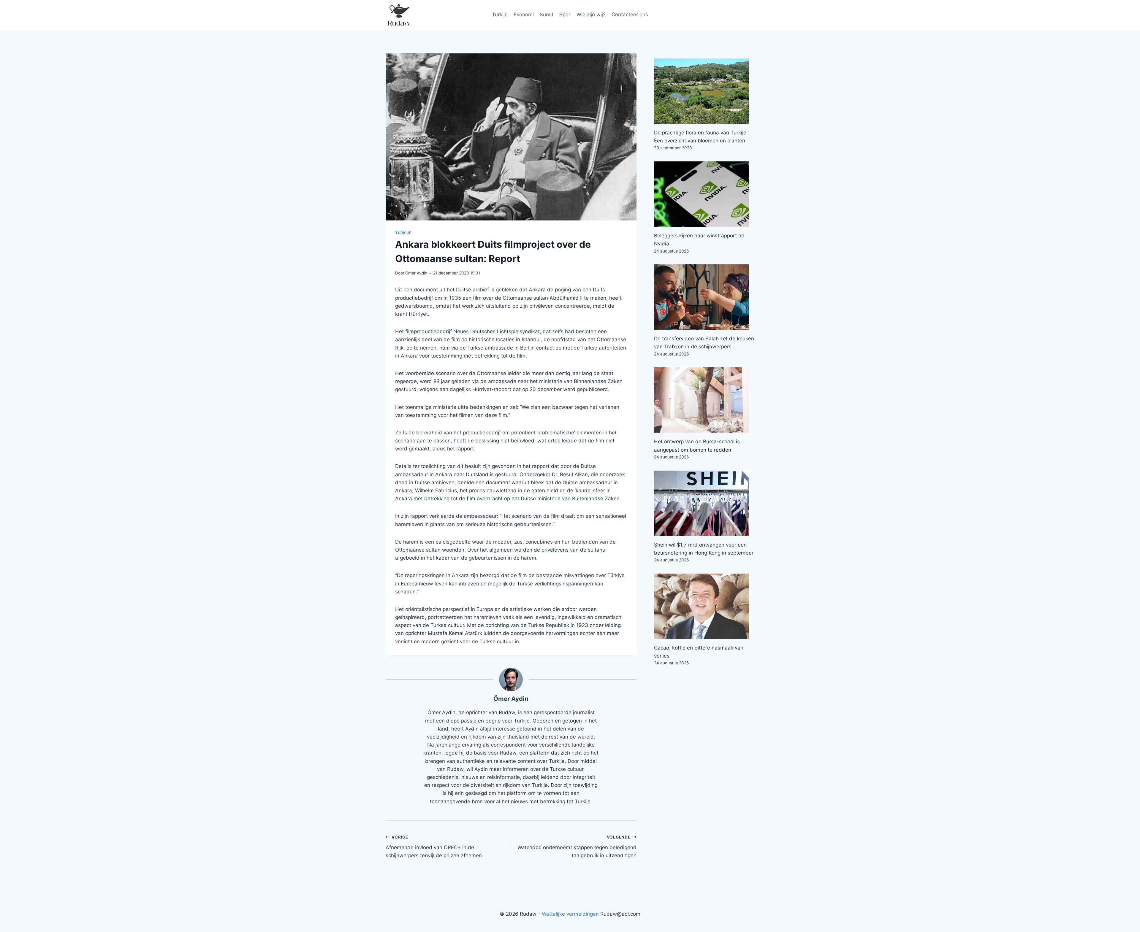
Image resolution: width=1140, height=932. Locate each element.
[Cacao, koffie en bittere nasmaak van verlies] (704, 606)
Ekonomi (524, 15)
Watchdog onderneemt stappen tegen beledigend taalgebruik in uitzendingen (576, 846)
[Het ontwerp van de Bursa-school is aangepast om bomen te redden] (704, 400)
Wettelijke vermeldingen (570, 914)
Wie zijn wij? (591, 15)
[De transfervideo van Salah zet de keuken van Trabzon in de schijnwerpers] (704, 297)
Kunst (546, 15)
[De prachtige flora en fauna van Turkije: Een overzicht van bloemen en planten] (704, 91)
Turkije (500, 15)
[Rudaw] (399, 15)
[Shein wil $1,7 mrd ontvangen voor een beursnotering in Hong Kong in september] (704, 503)
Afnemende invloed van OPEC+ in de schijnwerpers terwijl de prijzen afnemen (434, 846)
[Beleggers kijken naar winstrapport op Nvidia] (704, 194)
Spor (564, 15)
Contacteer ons (630, 15)
